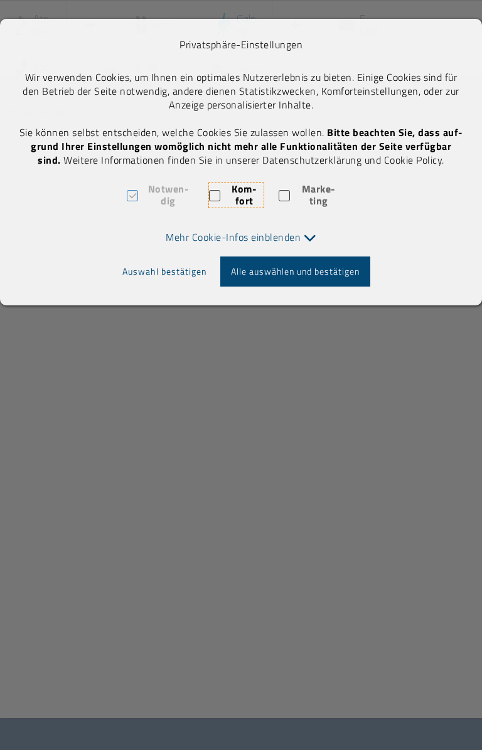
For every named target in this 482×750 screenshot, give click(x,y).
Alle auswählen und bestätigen (295, 271)
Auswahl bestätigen (164, 271)
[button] (241, 237)
